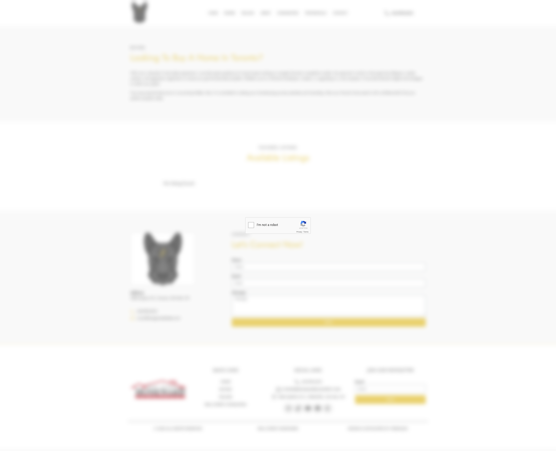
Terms (305, 232)
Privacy (299, 232)
